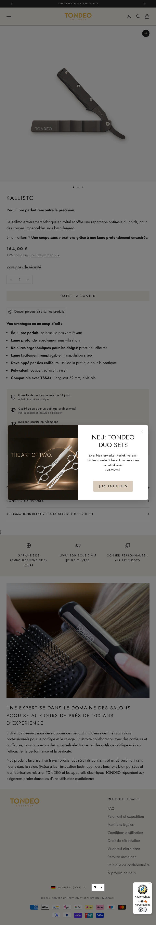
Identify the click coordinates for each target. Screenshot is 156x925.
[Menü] (149, 884)
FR (95, 887)
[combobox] (98, 887)
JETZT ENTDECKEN (113, 486)
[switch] (143, 909)
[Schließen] (142, 431)
